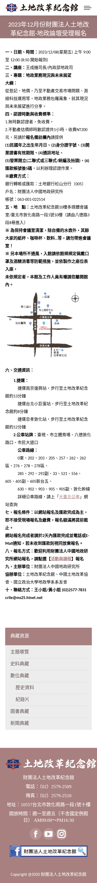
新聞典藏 (19, 723)
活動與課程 (61, 559)
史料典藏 (19, 664)
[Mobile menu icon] (88, 8)
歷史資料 (25, 688)
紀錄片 (22, 699)
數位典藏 (19, 676)
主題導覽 (19, 652)
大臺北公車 (69, 497)
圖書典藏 (19, 711)
